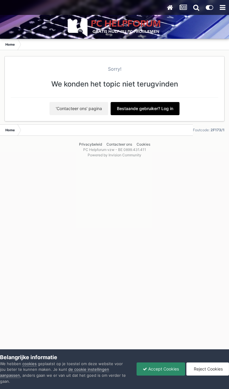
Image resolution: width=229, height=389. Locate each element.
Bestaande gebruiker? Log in (145, 108)
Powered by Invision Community (114, 155)
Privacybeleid (90, 144)
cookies (29, 363)
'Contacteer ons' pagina (79, 108)
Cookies (143, 144)
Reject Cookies (208, 368)
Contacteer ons (119, 144)
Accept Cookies (163, 368)
